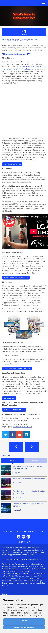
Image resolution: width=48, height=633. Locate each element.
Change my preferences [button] (24, 628)
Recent (13, 460)
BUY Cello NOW (9, 398)
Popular (35, 460)
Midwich (7, 3)
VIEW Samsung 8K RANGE (12, 164)
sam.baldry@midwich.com (22, 427)
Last (16, 447)
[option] (24, 16)
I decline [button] (24, 624)
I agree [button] (24, 620)
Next (32, 447)
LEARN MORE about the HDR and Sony (17, 368)
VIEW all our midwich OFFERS (14, 409)
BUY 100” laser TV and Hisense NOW (16, 277)
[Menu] (36, 2)
